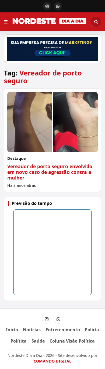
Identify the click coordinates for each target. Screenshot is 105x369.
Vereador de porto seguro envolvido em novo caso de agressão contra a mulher (49, 172)
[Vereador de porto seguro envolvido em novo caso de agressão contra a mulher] (52, 140)
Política (18, 341)
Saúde (38, 341)
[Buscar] (96, 22)
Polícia (92, 330)
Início (12, 330)
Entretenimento (63, 330)
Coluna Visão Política (72, 341)
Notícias (32, 330)
